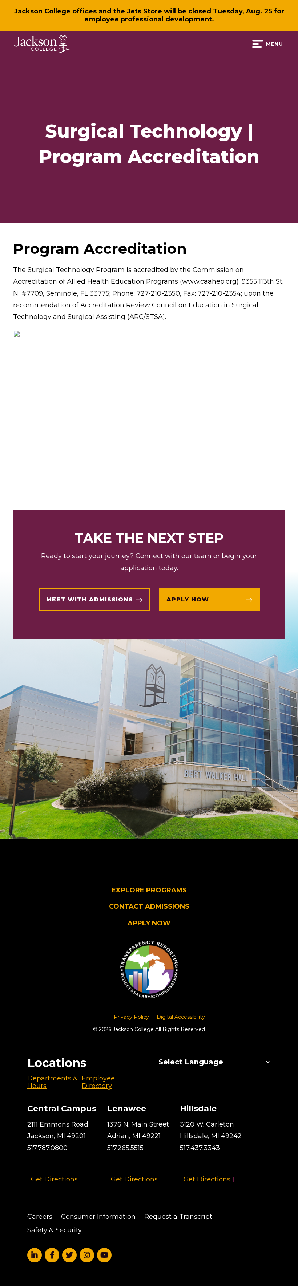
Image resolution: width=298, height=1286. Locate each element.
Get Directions (54, 1179)
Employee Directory (98, 1082)
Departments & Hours (52, 1082)
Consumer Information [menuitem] (98, 1217)
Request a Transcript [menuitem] (178, 1217)
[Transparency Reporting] (149, 971)
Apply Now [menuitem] (149, 923)
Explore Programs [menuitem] (149, 890)
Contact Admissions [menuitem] (149, 906)
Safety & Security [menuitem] (54, 1230)
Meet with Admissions (89, 599)
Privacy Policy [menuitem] (131, 1017)
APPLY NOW (187, 599)
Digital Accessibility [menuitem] (181, 1017)
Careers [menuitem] (39, 1217)
